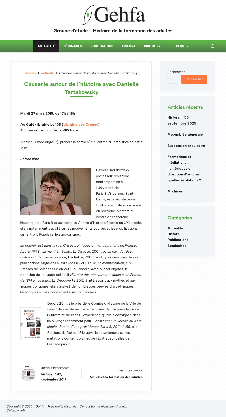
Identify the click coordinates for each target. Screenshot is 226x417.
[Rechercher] (213, 46)
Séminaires (73, 46)
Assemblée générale (185, 134)
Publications (102, 46)
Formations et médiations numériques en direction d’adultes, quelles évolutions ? (184, 168)
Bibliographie (155, 46)
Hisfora (128, 46)
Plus (180, 46)
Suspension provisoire (186, 146)
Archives (175, 191)
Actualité (46, 46)
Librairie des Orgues (80, 124)
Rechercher (176, 72)
